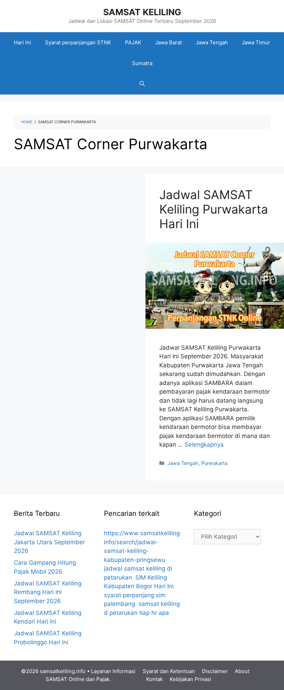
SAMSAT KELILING (142, 12)
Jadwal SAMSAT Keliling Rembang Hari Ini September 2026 (47, 592)
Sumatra (142, 63)
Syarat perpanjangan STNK (78, 42)
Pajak (102, 679)
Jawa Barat (168, 42)
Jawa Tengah (212, 42)
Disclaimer (215, 671)
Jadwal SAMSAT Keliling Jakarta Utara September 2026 (49, 542)
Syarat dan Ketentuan (169, 671)
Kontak (154, 679)
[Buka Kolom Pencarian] (142, 84)
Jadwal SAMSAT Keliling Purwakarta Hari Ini (213, 209)
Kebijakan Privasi (190, 679)
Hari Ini (22, 42)
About (242, 671)
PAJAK (133, 42)
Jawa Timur (256, 42)
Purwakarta (214, 463)
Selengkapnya (204, 444)
